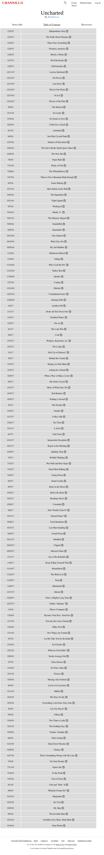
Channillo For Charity (85, 841)
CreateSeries (74, 4)
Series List (71, 841)
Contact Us (44, 841)
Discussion (86, 24)
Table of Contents (51, 24)
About (36, 841)
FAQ (63, 841)
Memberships (86, 2)
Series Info (17, 24)
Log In (98, 2)
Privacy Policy (72, 844)
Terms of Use (60, 844)
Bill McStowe (53, 17)
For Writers (54, 841)
